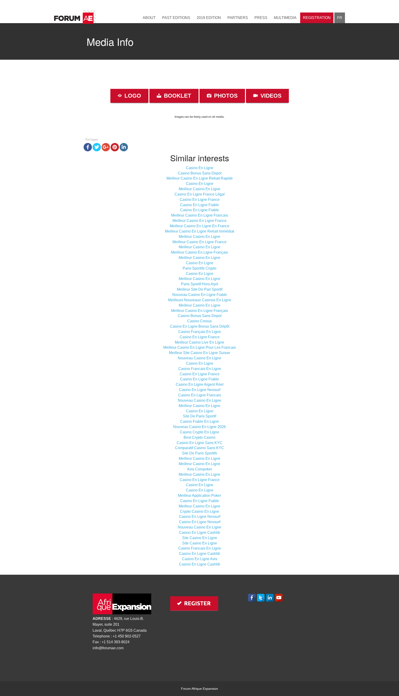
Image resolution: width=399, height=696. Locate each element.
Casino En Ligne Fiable (199, 205)
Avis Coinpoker (199, 469)
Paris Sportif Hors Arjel (199, 284)
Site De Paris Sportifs (199, 453)
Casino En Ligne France (200, 200)
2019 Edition (209, 18)
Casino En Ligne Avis (199, 559)
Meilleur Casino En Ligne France (199, 221)
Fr (339, 18)
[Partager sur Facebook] (88, 147)
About (149, 18)
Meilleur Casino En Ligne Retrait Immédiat (199, 231)
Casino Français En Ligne (199, 332)
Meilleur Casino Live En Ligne (199, 342)
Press (260, 18)
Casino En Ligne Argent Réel (200, 384)
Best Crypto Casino (199, 437)
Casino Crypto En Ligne (199, 432)
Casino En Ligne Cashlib (199, 532)
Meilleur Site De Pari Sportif (199, 289)
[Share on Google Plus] (106, 147)
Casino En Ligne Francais (199, 395)
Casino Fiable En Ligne (199, 421)
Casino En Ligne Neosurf (199, 390)
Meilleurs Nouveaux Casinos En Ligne (199, 300)
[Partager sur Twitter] (97, 147)
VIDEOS (270, 96)
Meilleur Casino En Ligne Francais (199, 215)
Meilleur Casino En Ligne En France (199, 226)
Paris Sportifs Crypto (199, 268)
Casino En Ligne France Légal (200, 194)
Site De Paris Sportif (199, 416)
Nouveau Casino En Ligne (199, 358)
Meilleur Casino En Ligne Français (199, 252)
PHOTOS (225, 96)
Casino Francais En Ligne (199, 369)
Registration (317, 18)
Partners (237, 18)
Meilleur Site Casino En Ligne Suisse (199, 353)
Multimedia (285, 18)
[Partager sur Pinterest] (115, 147)
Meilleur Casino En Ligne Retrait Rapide (199, 178)
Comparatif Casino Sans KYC (199, 448)
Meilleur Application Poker (199, 495)
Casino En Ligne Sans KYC (199, 443)
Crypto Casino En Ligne (199, 511)
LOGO (132, 96)
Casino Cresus (199, 321)
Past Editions (176, 18)
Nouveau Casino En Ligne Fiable (199, 295)
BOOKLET (176, 96)
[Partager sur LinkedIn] (124, 147)
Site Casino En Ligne (199, 538)
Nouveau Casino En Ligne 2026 (199, 427)
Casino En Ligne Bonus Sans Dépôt (199, 326)
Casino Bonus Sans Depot (199, 173)
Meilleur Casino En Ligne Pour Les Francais (199, 347)
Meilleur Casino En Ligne (199, 189)
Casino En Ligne (199, 168)
